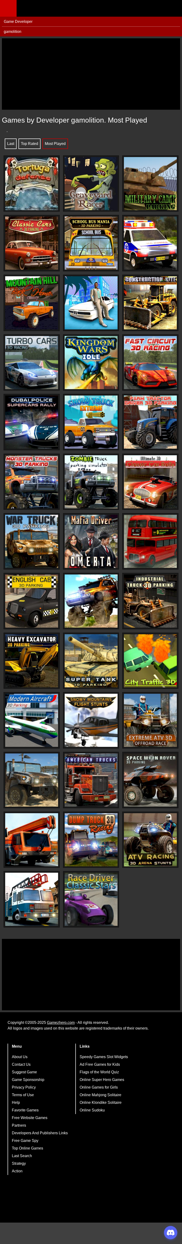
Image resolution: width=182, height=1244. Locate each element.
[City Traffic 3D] (150, 661)
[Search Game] (174, 9)
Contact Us (21, 1064)
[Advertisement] (91, 74)
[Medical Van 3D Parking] (150, 243)
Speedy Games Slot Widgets (104, 1057)
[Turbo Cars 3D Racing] (31, 363)
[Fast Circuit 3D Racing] (150, 363)
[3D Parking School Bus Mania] (91, 243)
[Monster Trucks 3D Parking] (31, 482)
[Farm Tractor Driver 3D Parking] (150, 422)
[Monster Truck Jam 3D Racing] (91, 601)
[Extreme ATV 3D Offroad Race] (150, 720)
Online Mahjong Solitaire (100, 1095)
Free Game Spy (25, 1141)
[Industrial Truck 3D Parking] (150, 601)
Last (10, 144)
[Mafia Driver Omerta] (91, 541)
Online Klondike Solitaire (101, 1102)
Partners (19, 1125)
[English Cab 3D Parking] (31, 601)
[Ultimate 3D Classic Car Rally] (150, 482)
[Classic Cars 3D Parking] (31, 243)
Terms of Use (23, 1095)
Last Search (22, 1156)
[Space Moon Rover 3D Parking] (150, 780)
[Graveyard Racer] (91, 184)
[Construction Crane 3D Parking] (31, 840)
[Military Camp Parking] (150, 184)
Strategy (19, 1163)
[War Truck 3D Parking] (31, 541)
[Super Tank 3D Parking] (91, 661)
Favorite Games (25, 1110)
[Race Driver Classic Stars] (91, 899)
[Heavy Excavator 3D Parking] (31, 661)
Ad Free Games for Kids (100, 1064)
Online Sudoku (92, 1110)
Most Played (55, 144)
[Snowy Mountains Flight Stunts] (91, 720)
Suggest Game (24, 1072)
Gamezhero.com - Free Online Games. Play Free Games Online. (46, 8)
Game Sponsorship (28, 1080)
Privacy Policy (24, 1087)
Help (16, 1102)
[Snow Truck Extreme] (91, 422)
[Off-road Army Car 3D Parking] (31, 780)
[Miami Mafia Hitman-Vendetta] (91, 303)
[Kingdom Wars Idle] (91, 363)
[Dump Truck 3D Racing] (91, 840)
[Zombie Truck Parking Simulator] (91, 482)
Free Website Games (29, 1118)
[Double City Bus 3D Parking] (150, 541)
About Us (19, 1057)
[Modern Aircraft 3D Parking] (31, 720)
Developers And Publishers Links (40, 1133)
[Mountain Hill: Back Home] (31, 303)
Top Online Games (27, 1148)
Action (17, 1171)
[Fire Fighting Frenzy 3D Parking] (31, 899)
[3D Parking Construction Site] (150, 303)
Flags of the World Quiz (99, 1072)
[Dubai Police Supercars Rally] (31, 422)
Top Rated (29, 144)
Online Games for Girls (99, 1087)
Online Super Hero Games (102, 1080)
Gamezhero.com (61, 1023)
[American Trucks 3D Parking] (91, 780)
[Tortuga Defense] (31, 184)
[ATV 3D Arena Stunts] (150, 840)
